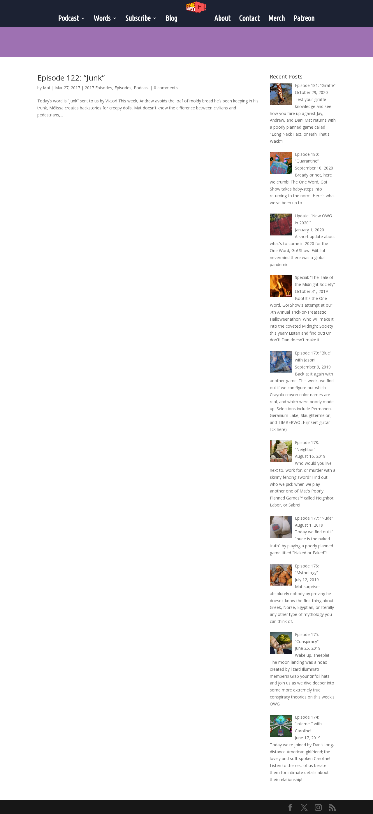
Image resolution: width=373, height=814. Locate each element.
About (222, 18)
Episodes (123, 87)
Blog (171, 18)
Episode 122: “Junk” (71, 77)
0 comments (166, 87)
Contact (249, 18)
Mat (46, 87)
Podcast (141, 87)
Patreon (304, 18)
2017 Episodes (98, 87)
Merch (276, 18)
